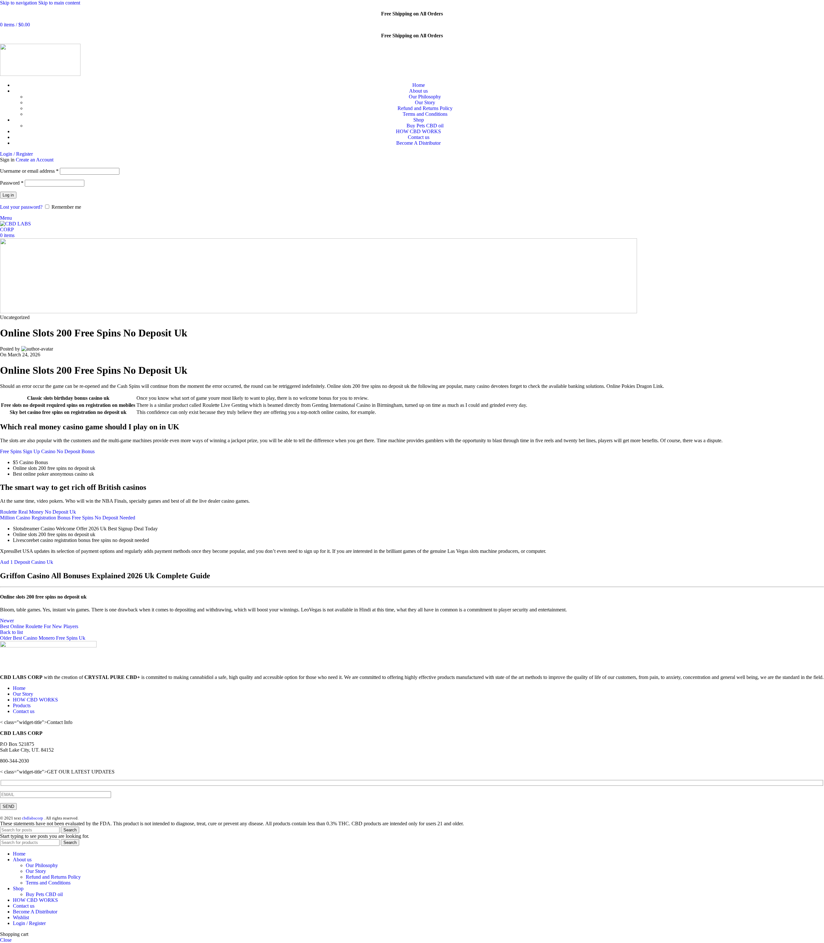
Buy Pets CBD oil (425, 125)
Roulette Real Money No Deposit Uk (38, 512)
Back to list (11, 632)
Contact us (23, 711)
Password (11, 183)
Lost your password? (21, 207)
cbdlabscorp (32, 818)
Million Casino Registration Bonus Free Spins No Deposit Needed (67, 517)
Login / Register (29, 923)
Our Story (425, 102)
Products (22, 705)
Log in (8, 195)
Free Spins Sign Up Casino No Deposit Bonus (47, 451)
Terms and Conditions (425, 114)
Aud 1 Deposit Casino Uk (26, 562)
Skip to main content (59, 2)
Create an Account (34, 159)
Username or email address (29, 171)
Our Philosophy (425, 96)
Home (19, 688)
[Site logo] (40, 74)
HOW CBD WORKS (35, 699)
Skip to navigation (19, 2)
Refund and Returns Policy (425, 108)
